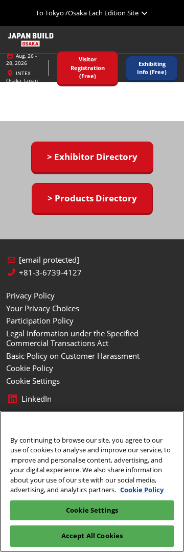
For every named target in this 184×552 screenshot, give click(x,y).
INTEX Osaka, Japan (22, 77)
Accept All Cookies (92, 535)
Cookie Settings (92, 510)
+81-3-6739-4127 (50, 273)
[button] (87, 68)
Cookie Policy (142, 489)
